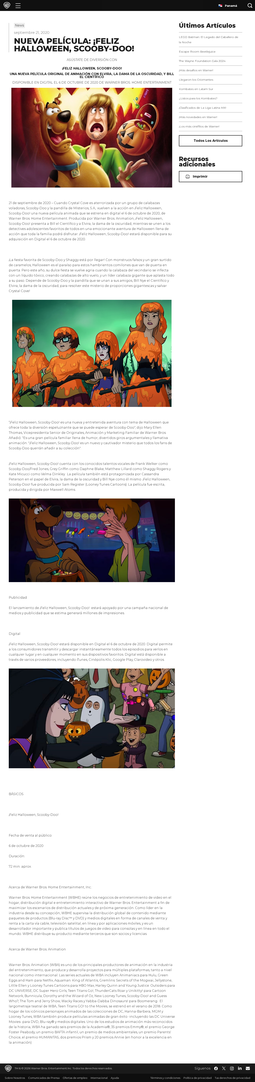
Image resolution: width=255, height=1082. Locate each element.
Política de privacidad (197, 1077)
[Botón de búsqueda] (250, 5)
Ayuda (115, 1077)
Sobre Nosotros (15, 1077)
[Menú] (18, 5)
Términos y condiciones (165, 1077)
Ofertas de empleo (75, 1077)
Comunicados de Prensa (44, 1077)
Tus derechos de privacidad (232, 1077)
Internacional (99, 1077)
